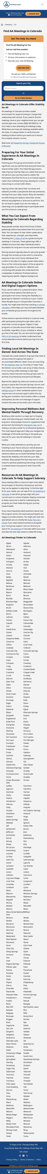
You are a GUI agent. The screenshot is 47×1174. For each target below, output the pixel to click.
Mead (26, 903)
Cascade (27, 626)
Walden (27, 1096)
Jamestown (10, 829)
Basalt (26, 577)
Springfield (10, 1059)
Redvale (9, 1010)
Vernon (9, 1090)
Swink (26, 1068)
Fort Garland (11, 737)
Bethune (27, 586)
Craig (8, 666)
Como (26, 654)
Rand (8, 1004)
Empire (26, 715)
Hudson (9, 816)
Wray (26, 1130)
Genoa (9, 758)
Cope (8, 660)
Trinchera (10, 1081)
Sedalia (26, 1031)
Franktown (10, 746)
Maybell (9, 899)
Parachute (28, 970)
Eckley (26, 706)
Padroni (27, 961)
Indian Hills (28, 826)
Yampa (9, 1133)
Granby (27, 771)
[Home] (2, 25)
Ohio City (10, 948)
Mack (8, 890)
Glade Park (10, 765)
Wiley (8, 1121)
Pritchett (27, 998)
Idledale (9, 823)
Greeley (27, 777)
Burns (8, 614)
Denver (27, 684)
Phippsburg (28, 982)
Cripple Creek (29, 672)
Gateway (27, 755)
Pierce (8, 985)
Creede (9, 669)
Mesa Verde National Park (15, 913)
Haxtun (9, 798)
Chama (9, 635)
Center (9, 632)
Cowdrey (27, 663)
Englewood (11, 718)
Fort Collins (28, 734)
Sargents (10, 1031)
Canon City (28, 620)
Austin (26, 571)
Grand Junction (12, 774)
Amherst (27, 552)
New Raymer (11, 939)
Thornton (10, 1074)
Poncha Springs (30, 994)
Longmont (28, 881)
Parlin (8, 976)
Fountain (10, 743)
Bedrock (27, 580)
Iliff (7, 826)
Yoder (8, 1136)
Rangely (27, 1004)
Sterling (9, 1062)
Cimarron (10, 641)
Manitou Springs (30, 893)
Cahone (9, 617)
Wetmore (27, 1111)
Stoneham (28, 1062)
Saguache (10, 1025)
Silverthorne (29, 1044)
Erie (25, 718)
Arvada (9, 564)
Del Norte (27, 681)
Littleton (9, 875)
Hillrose (9, 804)
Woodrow (28, 1127)
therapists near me (32, 425)
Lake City (10, 859)
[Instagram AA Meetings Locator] (20, 1156)
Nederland (10, 936)
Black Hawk (28, 589)
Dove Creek (11, 694)
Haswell (27, 795)
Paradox (9, 973)
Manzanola (10, 896)
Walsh (26, 1099)
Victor (26, 1090)
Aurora (9, 571)
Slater (8, 1050)
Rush (8, 1022)
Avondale (27, 574)
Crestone (10, 672)
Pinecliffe (10, 988)
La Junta (9, 853)
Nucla (26, 942)
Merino (9, 909)
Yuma (26, 1136)
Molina (26, 921)
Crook (8, 675)
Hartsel (27, 792)
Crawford (27, 666)
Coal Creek (28, 644)
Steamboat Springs (31, 1059)
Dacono (9, 678)
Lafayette (27, 856)
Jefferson (10, 832)
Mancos (9, 893)
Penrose (27, 979)
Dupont (27, 697)
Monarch (10, 924)
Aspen (26, 564)
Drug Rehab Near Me (13, 1148)
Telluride (27, 1071)
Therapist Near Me (30, 1144)
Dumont (9, 697)
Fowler (26, 743)
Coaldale (9, 648)
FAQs (39, 1159)
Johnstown (10, 835)
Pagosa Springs (12, 964)
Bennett (27, 583)
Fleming (9, 731)
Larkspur (10, 866)
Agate (8, 543)
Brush (8, 608)
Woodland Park (12, 1127)
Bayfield (9, 580)
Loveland (10, 887)
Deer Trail (10, 681)
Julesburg (27, 835)
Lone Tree (10, 881)
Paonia (9, 970)
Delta (8, 684)
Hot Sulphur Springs (32, 810)
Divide (8, 691)
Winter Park (11, 1124)
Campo (9, 620)
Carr (8, 626)
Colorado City (11, 651)
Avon (8, 574)
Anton (8, 555)
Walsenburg (11, 1099)
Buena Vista (28, 608)
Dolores (27, 691)
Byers (26, 614)
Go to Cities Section (23, 98)
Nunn (8, 945)
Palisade (27, 964)
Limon (8, 872)
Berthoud (10, 586)
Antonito (27, 555)
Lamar (8, 863)
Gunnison (28, 786)
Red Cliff (9, 1007)
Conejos (9, 657)
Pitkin (26, 988)
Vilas (8, 1093)
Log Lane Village (13, 878)
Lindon (26, 872)
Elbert (8, 712)
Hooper (9, 810)
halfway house (8, 390)
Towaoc (27, 1078)
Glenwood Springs (14, 768)
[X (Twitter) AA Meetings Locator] (27, 1156)
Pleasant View (12, 994)
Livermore (28, 875)
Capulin (9, 623)
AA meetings (16, 529)
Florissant (10, 734)
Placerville (10, 991)
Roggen (9, 1019)
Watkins (27, 1102)
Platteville (27, 991)
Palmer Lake (11, 967)
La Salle (27, 853)
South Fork (28, 1056)
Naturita (27, 933)
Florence (27, 731)
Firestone (10, 728)
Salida (26, 1025)
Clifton (9, 644)
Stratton (27, 1065)
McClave (27, 899)
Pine (25, 985)
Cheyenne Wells (12, 638)
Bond (8, 595)
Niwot (26, 939)
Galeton (27, 752)
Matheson (28, 896)
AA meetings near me (13, 365)
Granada (9, 771)
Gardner (9, 755)
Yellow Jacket (29, 1133)
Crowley (27, 675)
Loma (26, 878)
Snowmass (28, 1050)
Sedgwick (10, 1034)
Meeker (9, 906)
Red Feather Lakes (31, 1007)
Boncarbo (28, 592)
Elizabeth (10, 715)
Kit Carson (10, 847)
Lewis (26, 869)
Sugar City (10, 1068)
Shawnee (27, 1038)
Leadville (9, 869)
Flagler (26, 728)
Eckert (8, 706)
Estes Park (10, 721)
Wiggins (9, 1118)
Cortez (26, 660)
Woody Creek (11, 1130)
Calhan (26, 617)
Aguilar (26, 543)
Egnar (26, 709)
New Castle (28, 936)
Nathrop (9, 933)
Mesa (26, 909)
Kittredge (27, 847)
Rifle (25, 1013)
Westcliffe (10, 1108)
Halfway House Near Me (33, 1148)
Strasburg (10, 1065)
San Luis (9, 1028)
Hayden (27, 798)
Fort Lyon (10, 740)
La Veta (9, 856)
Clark (26, 641)
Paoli (26, 967)
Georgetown (29, 758)
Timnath (27, 1074)
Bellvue (9, 583)
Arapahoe (10, 558)
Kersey (9, 841)
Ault (25, 568)
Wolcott (27, 1124)
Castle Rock (11, 629)
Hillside (27, 804)
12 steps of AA (19, 238)
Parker (26, 973)
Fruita (8, 752)
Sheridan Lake (12, 1041)
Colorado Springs (31, 651)
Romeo (26, 1019)
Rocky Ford (28, 1016)
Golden (27, 768)
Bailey (8, 577)
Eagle (8, 703)
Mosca (26, 930)
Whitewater (28, 1114)
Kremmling (10, 850)
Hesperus (27, 801)
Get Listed (23, 1151)
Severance (10, 1038)
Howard (27, 813)
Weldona (10, 1105)
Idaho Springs (12, 819)
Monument (28, 927)
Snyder (26, 1053)
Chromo (27, 638)
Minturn (9, 917)
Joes (25, 832)
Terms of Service (27, 1159)
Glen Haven (28, 765)
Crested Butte (29, 669)
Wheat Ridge (11, 1114)
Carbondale (28, 623)
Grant (8, 777)
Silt (25, 1041)
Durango (10, 700)
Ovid (8, 961)
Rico (25, 1010)
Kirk (25, 844)
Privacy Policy (11, 1159)
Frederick (10, 749)
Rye (25, 1022)
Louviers (27, 884)
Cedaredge (28, 629)
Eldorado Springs (31, 712)
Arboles (27, 558)
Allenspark (10, 549)
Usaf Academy (12, 1087)
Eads (25, 700)
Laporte (27, 863)
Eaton (26, 703)
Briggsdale (28, 601)
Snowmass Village (13, 1053)
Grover (26, 780)
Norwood (10, 942)
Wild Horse (28, 1118)
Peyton (9, 982)
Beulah (9, 589)
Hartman (10, 792)
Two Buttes (28, 1084)
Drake (26, 694)
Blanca (9, 592)
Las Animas (28, 866)
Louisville (10, 884)
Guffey (9, 786)
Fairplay (27, 725)
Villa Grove (28, 1093)
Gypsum (9, 789)
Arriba (26, 561)
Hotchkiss (10, 813)
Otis (8, 957)
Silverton (10, 1047)
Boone (26, 595)
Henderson (11, 801)
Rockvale (10, 1016)
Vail (25, 1087)
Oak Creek (28, 945)
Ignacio (27, 823)
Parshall (27, 976)
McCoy (9, 903)
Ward (8, 1102)
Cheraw (27, 635)
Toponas (9, 1078)
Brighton (10, 604)
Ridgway (9, 1013)
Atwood (9, 568)
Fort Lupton (28, 737)
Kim (25, 841)
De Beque (27, 678)
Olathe (26, 948)
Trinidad (27, 1081)
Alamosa (27, 546)
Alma (26, 549)
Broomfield (28, 604)
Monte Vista (28, 924)
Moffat (9, 921)
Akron (8, 546)
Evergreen (10, 725)
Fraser (26, 746)
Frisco (26, 749)
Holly (8, 807)
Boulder (9, 598)
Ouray (26, 957)
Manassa (27, 890)
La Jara (26, 850)
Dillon (8, 688)
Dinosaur (27, 688)
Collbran (27, 648)
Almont (9, 552)
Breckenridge (11, 601)
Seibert (26, 1034)
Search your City (23, 83)
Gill (25, 761)
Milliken (27, 912)
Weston (9, 1111)
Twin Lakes (10, 1084)
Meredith (27, 906)
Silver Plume (11, 1044)
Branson (27, 598)
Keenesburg (29, 838)
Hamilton (27, 789)
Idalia (26, 819)
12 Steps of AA (15, 1144)
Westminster (29, 1108)
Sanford (27, 1028)
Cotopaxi (10, 663)
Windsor (27, 1121)
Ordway (27, 954)
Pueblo (9, 1001)
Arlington (10, 561)
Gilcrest (9, 761)
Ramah (26, 1001)
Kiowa (8, 844)
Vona (8, 1096)
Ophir (26, 951)
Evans (26, 721)
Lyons (26, 887)
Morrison (10, 930)
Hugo (26, 816)
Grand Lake (28, 774)
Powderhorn (11, 998)
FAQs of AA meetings (10, 336)
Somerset (10, 1056)
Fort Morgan (29, 740)
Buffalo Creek (11, 611)
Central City (28, 632)
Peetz (8, 979)
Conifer (27, 657)
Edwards (9, 709)
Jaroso (26, 829)
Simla (26, 1047)
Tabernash (10, 1071)
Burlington (28, 611)
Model (26, 917)
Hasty (8, 795)
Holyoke (27, 807)
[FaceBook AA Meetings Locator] (23, 1156)
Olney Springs (12, 951)
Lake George (29, 859)
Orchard (9, 954)
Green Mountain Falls (13, 781)
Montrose (10, 927)
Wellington (28, 1105)
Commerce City (12, 654)
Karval (8, 838)
